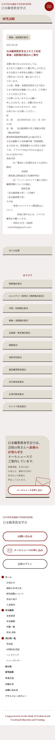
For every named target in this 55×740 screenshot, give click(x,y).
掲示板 (8, 666)
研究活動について (15, 593)
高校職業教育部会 (17, 369)
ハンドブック (12, 654)
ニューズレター (13, 660)
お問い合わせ (11, 690)
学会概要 (9, 610)
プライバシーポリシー (16, 695)
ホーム (8, 577)
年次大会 (9, 678)
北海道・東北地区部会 (19, 332)
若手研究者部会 (16, 381)
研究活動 (9, 671)
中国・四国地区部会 (18, 308)
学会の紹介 (11, 599)
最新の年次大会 (13, 588)
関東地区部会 (15, 283)
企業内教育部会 (16, 394)
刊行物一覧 (10, 638)
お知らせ (10, 582)
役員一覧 (10, 626)
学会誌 (9, 643)
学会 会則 (11, 632)
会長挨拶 (10, 615)
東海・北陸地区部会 (18, 320)
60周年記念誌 (13, 649)
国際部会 (13, 345)
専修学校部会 (15, 357)
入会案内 (10, 604)
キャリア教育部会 (17, 406)
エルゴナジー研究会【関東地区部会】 (27, 295)
